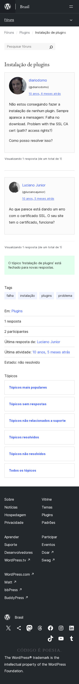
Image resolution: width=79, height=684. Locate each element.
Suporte (10, 544)
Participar (49, 537)
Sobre (9, 499)
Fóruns (9, 20)
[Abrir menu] (72, 6)
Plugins (25, 32)
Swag (48, 560)
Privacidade (13, 522)
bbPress (13, 590)
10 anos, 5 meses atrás (38, 198)
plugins (46, 295)
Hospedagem (15, 515)
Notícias (11, 507)
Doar (48, 552)
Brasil (19, 617)
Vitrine (47, 499)
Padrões (48, 522)
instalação (27, 295)
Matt (10, 582)
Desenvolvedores (18, 552)
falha (10, 295)
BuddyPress (16, 597)
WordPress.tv (17, 560)
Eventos (48, 544)
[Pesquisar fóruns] (51, 46)
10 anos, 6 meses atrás (45, 93)
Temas (47, 507)
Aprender (11, 537)
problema (65, 295)
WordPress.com (19, 574)
